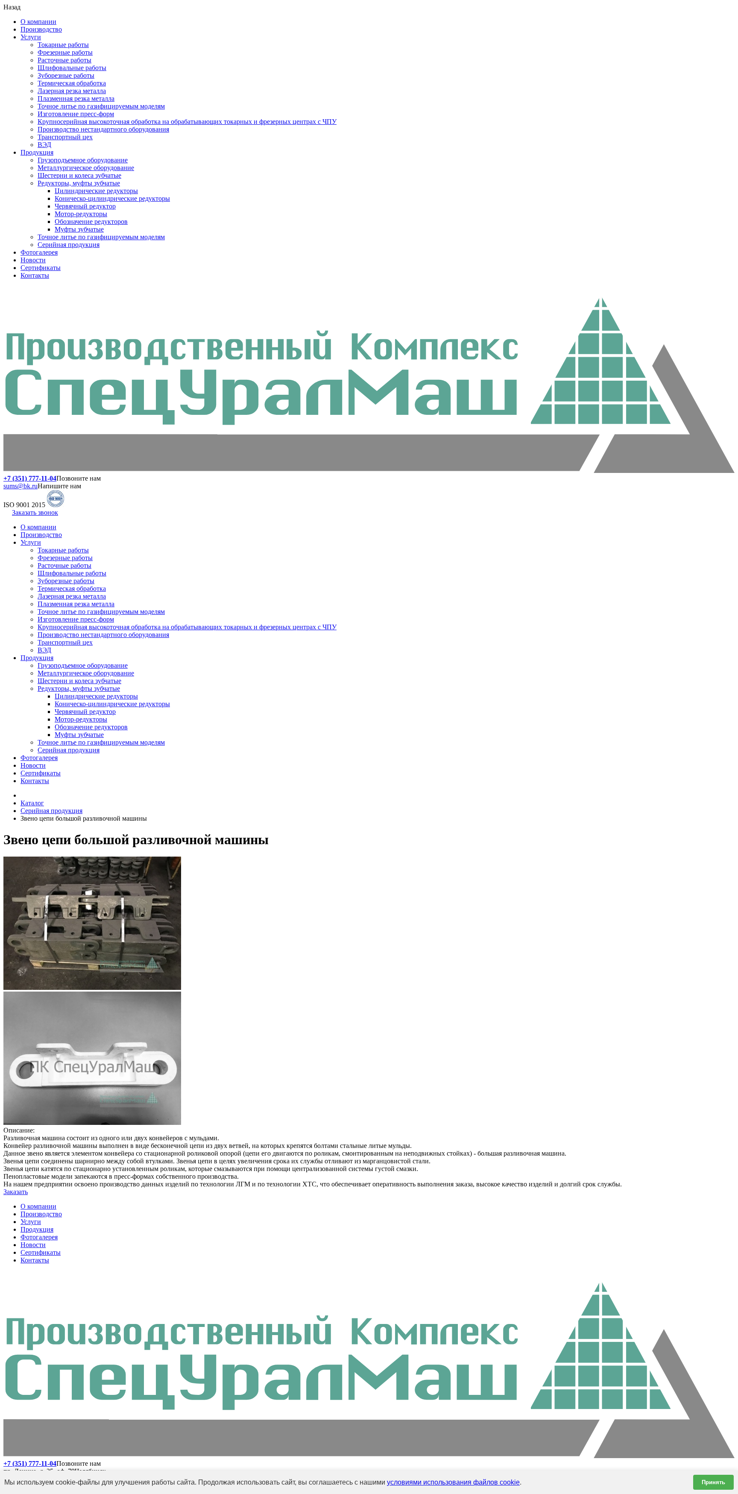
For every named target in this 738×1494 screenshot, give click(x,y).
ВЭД (44, 144)
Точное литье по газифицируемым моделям (101, 106)
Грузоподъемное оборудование (83, 160)
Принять (713, 1482)
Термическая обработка (72, 83)
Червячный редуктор (85, 206)
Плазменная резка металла (76, 98)
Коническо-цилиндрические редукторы (112, 198)
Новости (33, 260)
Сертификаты (40, 267)
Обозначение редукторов (91, 221)
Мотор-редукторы (81, 213)
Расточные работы (64, 60)
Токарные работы (63, 44)
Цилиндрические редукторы (96, 190)
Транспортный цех (65, 137)
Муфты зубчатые (79, 229)
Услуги (30, 37)
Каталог (32, 803)
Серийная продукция (69, 244)
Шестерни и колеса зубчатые (79, 175)
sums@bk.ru (20, 486)
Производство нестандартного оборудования (103, 129)
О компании (38, 21)
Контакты (34, 275)
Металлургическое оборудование (86, 167)
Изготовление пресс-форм (76, 113)
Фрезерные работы (65, 52)
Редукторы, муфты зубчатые (79, 183)
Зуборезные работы (66, 75)
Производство (41, 29)
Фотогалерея (39, 252)
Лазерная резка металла (72, 90)
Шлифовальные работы (72, 67)
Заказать (15, 1191)
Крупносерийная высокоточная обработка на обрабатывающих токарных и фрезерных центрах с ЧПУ (187, 121)
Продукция (36, 152)
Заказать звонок (35, 512)
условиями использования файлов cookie (453, 1482)
